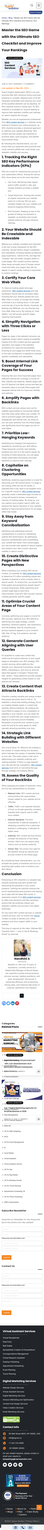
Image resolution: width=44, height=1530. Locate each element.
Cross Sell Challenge (11, 1098)
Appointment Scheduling (13, 1366)
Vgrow (36, 916)
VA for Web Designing (12, 1131)
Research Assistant (11, 1109)
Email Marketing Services (13, 1412)
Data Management (11, 1115)
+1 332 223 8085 (16, 1443)
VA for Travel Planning (12, 1186)
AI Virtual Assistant (11, 1087)
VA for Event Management (14, 1142)
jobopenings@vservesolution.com (17, 1459)
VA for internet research (13, 1120)
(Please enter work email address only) (14, 1238)
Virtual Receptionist (11, 1338)
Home (4, 18)
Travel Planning (9, 1374)
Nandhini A (18, 84)
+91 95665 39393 (16, 1448)
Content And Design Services (15, 1404)
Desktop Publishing (11, 1044)
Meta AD (7, 1126)
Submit (6, 1257)
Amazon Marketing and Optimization (18, 1400)
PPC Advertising (10, 1093)
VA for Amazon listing (12, 1038)
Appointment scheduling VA (14, 1191)
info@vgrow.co (15, 1438)
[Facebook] (4, 1003)
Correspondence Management (16, 1354)
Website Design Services (13, 1388)
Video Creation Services (13, 1408)
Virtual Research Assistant (14, 1358)
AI (5, 1147)
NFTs (6, 1137)
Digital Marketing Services (14, 1396)
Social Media (9, 1153)
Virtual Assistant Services (13, 1392)
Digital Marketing (15, 58)
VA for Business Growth (13, 1180)
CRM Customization (11, 1202)
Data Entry (7, 1342)
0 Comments (29, 84)
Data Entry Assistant (11, 1060)
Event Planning (9, 1370)
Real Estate (7, 1346)
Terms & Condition (22, 1524)
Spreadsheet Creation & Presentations (19, 1350)
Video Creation (9, 1082)
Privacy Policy (32, 1521)
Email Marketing (10, 1033)
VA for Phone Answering (13, 1197)
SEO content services (15, 122)
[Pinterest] (17, 1003)
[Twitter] (8, 1003)
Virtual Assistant (10, 1158)
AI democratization (11, 1077)
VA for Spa (8, 1169)
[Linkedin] (13, 1003)
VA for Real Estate (11, 1175)
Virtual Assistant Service (13, 1164)
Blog (10, 18)
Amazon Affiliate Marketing (14, 1049)
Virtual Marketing (10, 1066)
